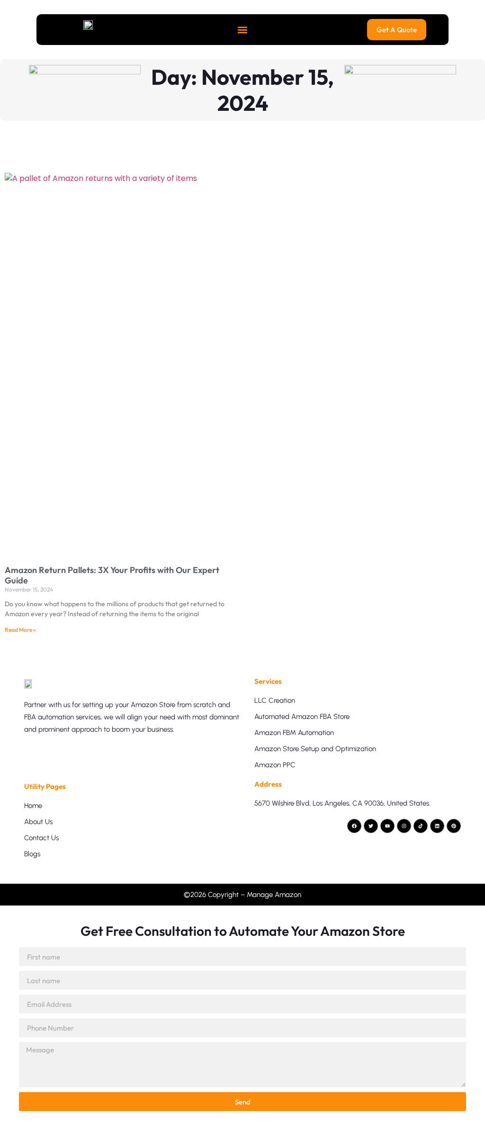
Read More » (20, 629)
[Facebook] (354, 826)
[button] (242, 29)
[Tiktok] (420, 826)
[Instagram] (404, 826)
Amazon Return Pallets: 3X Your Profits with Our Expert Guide (112, 575)
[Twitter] (371, 826)
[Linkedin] (437, 826)
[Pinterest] (454, 826)
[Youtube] (387, 826)
